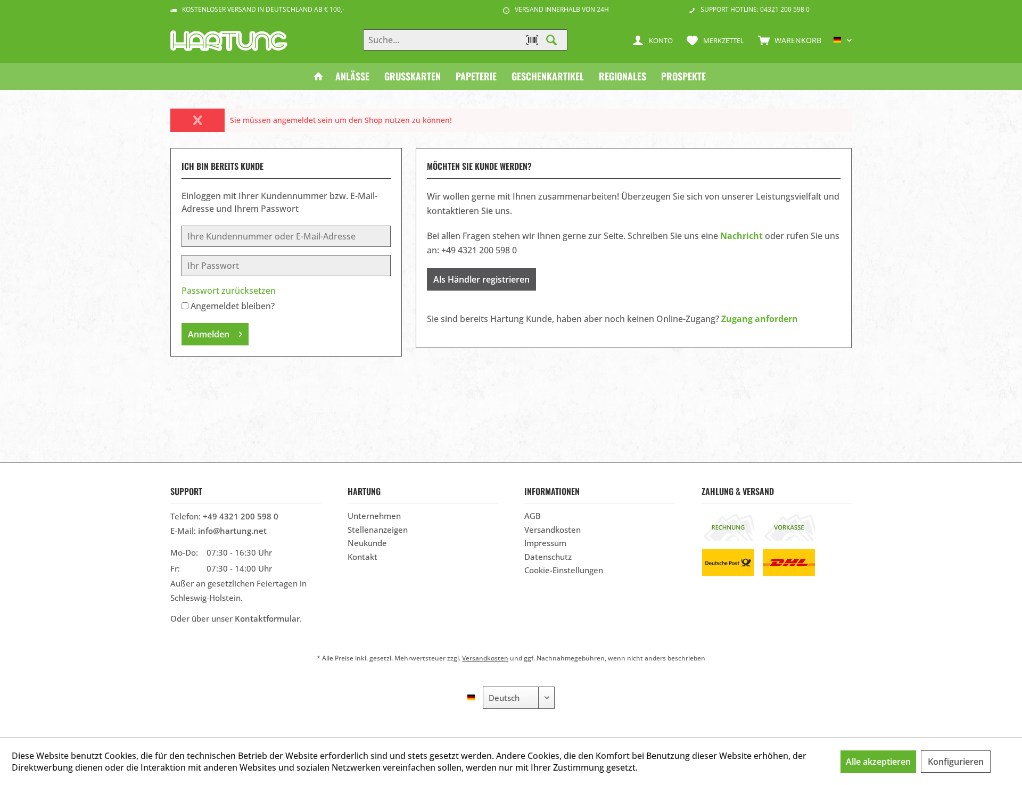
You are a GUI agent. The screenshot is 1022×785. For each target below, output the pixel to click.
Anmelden (208, 334)
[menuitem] (787, 40)
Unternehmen (374, 515)
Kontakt (362, 556)
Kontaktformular (267, 618)
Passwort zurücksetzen (229, 290)
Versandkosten (552, 529)
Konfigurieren (956, 761)
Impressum (545, 543)
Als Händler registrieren (481, 279)
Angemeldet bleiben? (233, 306)
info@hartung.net (232, 530)
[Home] (318, 76)
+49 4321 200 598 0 (240, 516)
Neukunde (367, 543)
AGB (532, 515)
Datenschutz (548, 556)
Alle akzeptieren (878, 761)
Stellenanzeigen (378, 529)
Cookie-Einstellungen (563, 570)
